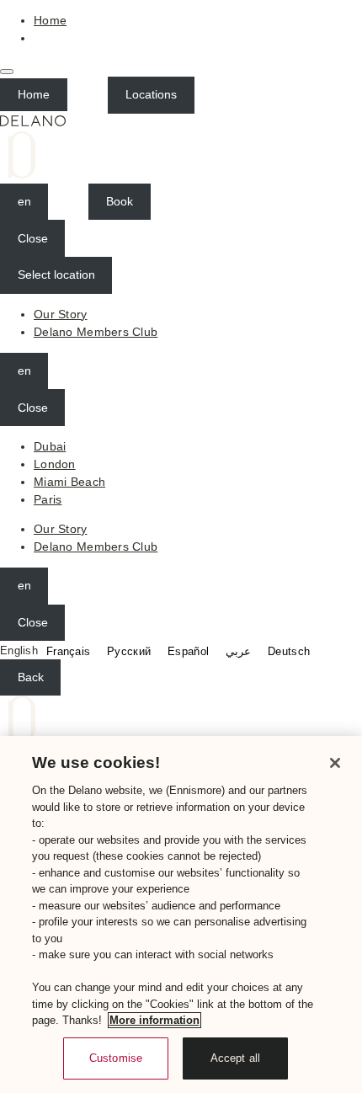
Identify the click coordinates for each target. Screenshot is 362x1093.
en (24, 201)
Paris (47, 499)
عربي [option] (238, 651)
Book (119, 201)
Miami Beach (69, 481)
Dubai (50, 446)
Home (50, 20)
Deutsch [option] (289, 651)
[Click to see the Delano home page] (181, 149)
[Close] (335, 762)
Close (33, 238)
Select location (56, 274)
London (55, 464)
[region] (181, 914)
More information (154, 1020)
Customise (115, 1058)
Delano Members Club (95, 332)
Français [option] (68, 651)
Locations (151, 94)
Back (31, 677)
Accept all (235, 1058)
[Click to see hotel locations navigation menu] (6, 71)
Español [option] (188, 651)
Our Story (61, 314)
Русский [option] (129, 651)
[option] (68, 651)
